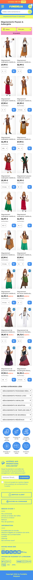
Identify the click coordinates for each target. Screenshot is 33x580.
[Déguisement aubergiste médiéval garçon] (24, 86)
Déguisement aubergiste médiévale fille (8, 292)
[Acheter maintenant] (14, 71)
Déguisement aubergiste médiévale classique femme (8, 100)
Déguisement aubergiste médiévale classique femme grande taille (24, 215)
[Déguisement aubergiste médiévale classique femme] (8, 86)
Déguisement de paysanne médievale (8, 369)
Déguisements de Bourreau (14, 415)
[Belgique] (3, 552)
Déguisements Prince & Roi (14, 396)
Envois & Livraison (7, 518)
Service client (17, 495)
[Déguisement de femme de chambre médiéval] (24, 317)
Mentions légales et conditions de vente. (15, 532)
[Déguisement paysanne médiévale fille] (8, 240)
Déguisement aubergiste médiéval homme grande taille (8, 138)
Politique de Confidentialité (10, 534)
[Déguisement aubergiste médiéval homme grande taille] (8, 125)
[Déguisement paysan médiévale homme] (24, 163)
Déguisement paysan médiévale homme (24, 177)
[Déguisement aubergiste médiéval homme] (8, 47)
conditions (11, 484)
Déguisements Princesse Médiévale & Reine (17, 391)
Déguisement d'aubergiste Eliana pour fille (23, 369)
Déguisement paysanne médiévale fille (8, 254)
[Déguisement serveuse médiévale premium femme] (24, 279)
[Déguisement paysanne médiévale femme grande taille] (24, 125)
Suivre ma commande (18, 501)
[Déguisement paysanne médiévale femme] (24, 47)
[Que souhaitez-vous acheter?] (2, 6)
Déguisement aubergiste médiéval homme (8, 61)
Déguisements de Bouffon (14, 405)
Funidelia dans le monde (10, 530)
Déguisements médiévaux (13, 420)
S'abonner (24, 477)
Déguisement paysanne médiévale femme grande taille (24, 138)
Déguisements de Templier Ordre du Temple (17, 410)
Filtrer (8, 29)
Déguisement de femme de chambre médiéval (23, 331)
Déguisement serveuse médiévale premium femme (24, 292)
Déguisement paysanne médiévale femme (24, 61)
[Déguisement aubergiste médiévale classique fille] (8, 163)
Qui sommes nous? (8, 540)
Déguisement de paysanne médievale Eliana (8, 331)
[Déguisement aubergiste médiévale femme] (8, 202)
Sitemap (4, 538)
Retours (4, 520)
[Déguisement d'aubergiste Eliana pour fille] (24, 356)
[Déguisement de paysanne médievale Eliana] (8, 317)
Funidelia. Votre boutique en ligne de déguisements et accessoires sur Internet (16, 6)
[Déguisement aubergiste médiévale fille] (8, 279)
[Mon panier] (30, 6)
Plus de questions (7, 522)
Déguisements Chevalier (13, 400)
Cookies (4, 536)
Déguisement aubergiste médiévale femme (8, 215)
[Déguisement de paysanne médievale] (8, 356)
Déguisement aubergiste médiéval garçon (24, 100)
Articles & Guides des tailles (11, 516)
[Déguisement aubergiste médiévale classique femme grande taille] (24, 202)
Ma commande (6, 514)
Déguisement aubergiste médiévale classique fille (8, 177)
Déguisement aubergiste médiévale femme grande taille (24, 254)
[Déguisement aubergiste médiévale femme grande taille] (24, 240)
